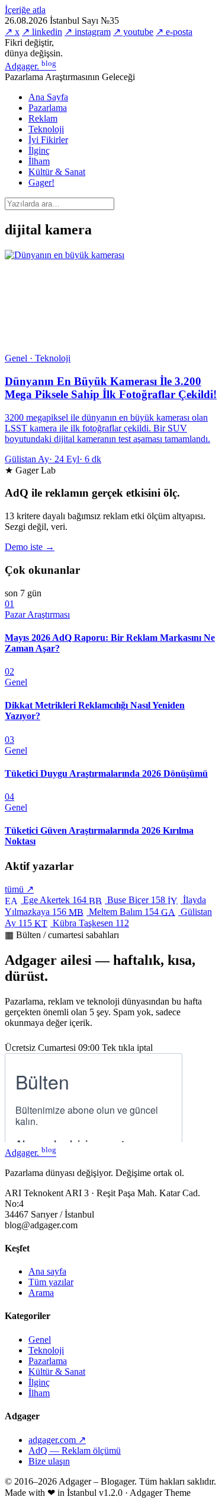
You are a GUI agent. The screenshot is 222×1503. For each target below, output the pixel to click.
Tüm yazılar (50, 1282)
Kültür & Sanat (56, 172)
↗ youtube (133, 32)
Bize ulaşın (49, 1461)
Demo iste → (29, 547)
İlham (39, 161)
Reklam (42, 118)
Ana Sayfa (48, 97)
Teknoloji (46, 129)
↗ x (12, 32)
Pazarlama (47, 108)
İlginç (39, 150)
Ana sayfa (47, 1271)
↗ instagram (88, 32)
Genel (39, 1339)
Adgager (30, 66)
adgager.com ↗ (57, 1440)
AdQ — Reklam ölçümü (74, 1450)
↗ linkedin (42, 32)
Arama (41, 1293)
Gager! (41, 182)
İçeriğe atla (25, 10)
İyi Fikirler (48, 140)
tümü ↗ (19, 889)
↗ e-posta (174, 32)
